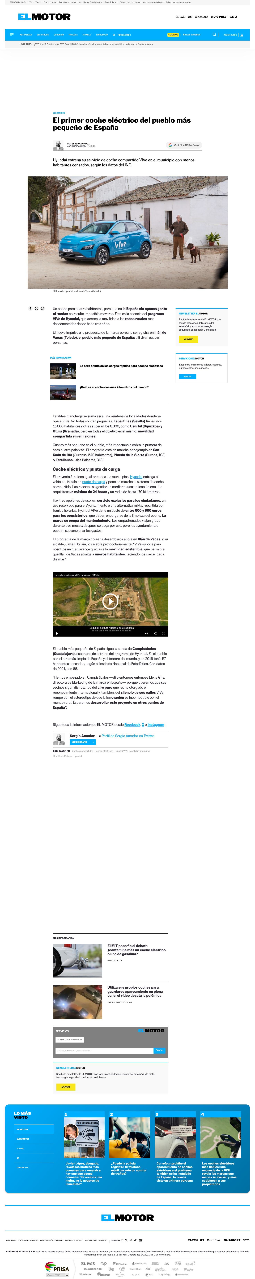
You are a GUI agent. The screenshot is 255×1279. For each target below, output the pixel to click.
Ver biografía (79, 742)
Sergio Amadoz (81, 143)
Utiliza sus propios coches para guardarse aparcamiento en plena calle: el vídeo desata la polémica (135, 991)
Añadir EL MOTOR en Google (186, 145)
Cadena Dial (148, 1269)
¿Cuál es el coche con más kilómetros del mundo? (114, 387)
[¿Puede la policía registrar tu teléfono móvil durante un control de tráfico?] (129, 1157)
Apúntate (66, 1087)
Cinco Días (135, 1269)
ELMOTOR (22, 1129)
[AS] (190, 17)
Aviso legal (11, 1240)
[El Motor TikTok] (135, 1240)
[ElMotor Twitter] (126, 1240)
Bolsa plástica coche (130, 2)
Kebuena (186, 1269)
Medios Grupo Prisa (57, 1275)
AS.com (165, 1264)
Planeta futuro (173, 1269)
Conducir (59, 35)
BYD (23, 2)
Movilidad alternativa (139, 751)
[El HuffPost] (219, 17)
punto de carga (93, 481)
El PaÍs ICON (135, 1274)
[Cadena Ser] (233, 17)
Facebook (133, 724)
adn (176, 1264)
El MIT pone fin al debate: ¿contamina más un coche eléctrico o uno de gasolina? (137, 950)
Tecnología (102, 35)
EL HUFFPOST (23, 1139)
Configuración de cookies (51, 1240)
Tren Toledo (111, 2)
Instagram (156, 724)
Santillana (120, 1264)
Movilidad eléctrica (62, 756)
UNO (111, 1269)
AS (18, 1158)
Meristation (181, 1274)
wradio (121, 1269)
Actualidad (26, 35)
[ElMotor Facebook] (122, 1240)
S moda (149, 1274)
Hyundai (136, 476)
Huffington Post (92, 1269)
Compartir (155, 634)
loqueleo (164, 1274)
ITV (31, 2)
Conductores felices (153, 2)
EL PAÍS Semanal (161, 1269)
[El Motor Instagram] (131, 1240)
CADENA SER (22, 1167)
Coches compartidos (82, 751)
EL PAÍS (20, 1148)
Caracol (189, 1264)
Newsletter (124, 35)
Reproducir (110, 601)
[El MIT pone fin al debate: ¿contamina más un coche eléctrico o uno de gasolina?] (77, 960)
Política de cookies (74, 1240)
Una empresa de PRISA (57, 1267)
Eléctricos (43, 35)
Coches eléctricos (104, 751)
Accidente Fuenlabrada (90, 2)
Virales (87, 35)
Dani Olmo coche (67, 2)
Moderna (103, 1274)
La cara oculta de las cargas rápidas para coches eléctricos (121, 366)
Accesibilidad (90, 1240)
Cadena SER (154, 1264)
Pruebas (73, 35)
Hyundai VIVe (121, 751)
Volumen (146, 634)
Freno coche (50, 2)
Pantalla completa (163, 634)
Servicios (173, 35)
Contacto (103, 1240)
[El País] (180, 17)
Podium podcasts (120, 1274)
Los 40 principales (104, 1264)
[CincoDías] (201, 17)
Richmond (86, 1274)
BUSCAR (187, 377)
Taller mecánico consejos (178, 2)
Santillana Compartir (139, 1264)
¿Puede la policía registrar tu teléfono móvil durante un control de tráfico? (128, 1169)
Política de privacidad (28, 1240)
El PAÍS (88, 1264)
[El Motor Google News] (140, 1240)
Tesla (38, 2)
